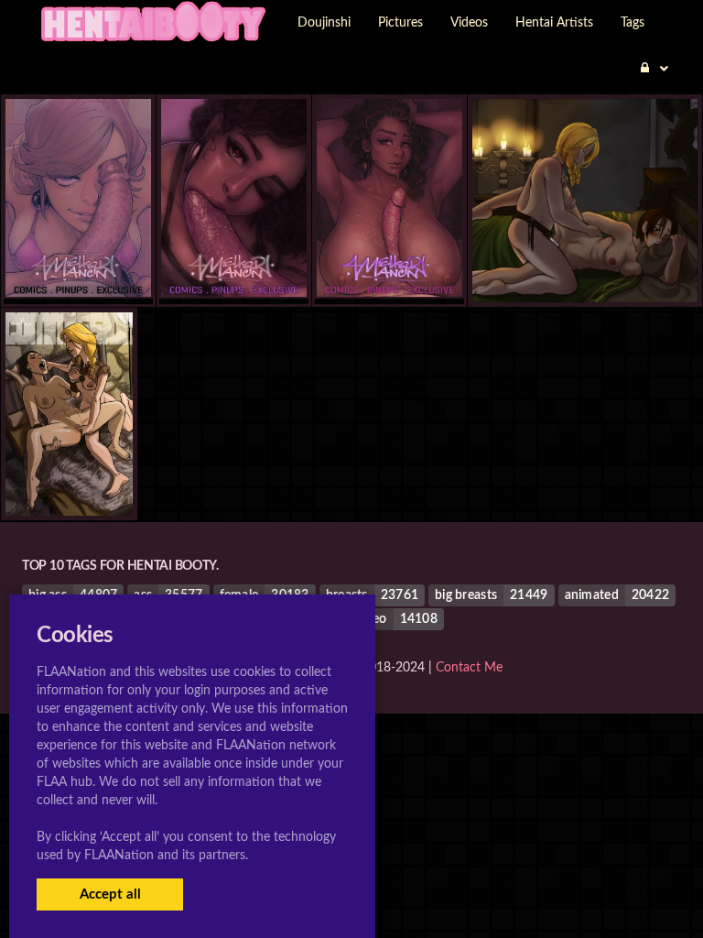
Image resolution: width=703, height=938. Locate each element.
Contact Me (469, 667)
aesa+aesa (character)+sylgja (585, 265)
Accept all (110, 894)
